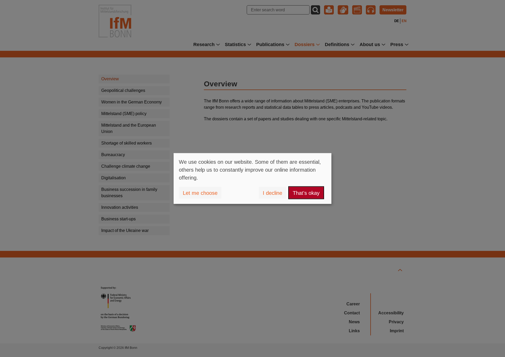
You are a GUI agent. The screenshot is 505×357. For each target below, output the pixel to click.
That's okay (306, 193)
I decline (272, 193)
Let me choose (200, 193)
